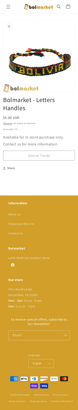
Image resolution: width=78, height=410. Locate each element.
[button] (8, 6)
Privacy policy (60, 394)
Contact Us (15, 233)
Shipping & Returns (21, 224)
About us (14, 214)
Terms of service (17, 401)
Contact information (62, 401)
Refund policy (41, 394)
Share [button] (11, 168)
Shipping (7, 123)
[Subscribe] (64, 335)
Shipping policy (38, 401)
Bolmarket (24, 394)
